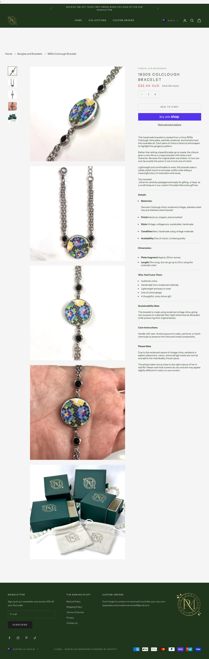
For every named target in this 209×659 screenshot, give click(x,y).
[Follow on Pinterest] (26, 637)
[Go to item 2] (12, 82)
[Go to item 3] (12, 94)
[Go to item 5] (12, 118)
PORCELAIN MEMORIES (152, 68)
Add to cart (169, 106)
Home (78, 20)
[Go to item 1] (12, 71)
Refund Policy (73, 601)
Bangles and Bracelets (29, 53)
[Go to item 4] (12, 106)
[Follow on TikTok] (35, 637)
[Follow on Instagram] (18, 637)
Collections (97, 20)
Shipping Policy (74, 606)
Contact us (72, 623)
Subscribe (20, 624)
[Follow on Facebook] (9, 637)
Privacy (70, 617)
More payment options (169, 124)
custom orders (123, 20)
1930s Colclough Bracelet (61, 53)
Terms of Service (75, 612)
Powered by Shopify (105, 649)
